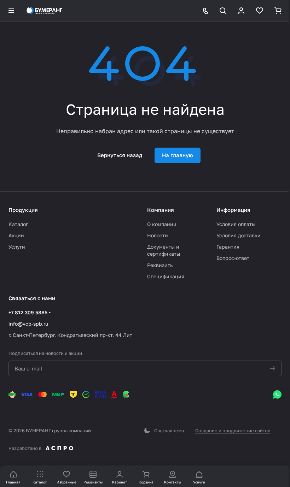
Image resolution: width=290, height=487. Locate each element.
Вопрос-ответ (232, 258)
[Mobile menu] (11, 10)
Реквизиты (160, 265)
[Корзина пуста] (278, 10)
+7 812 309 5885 (27, 312)
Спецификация (165, 276)
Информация (233, 210)
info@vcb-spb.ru (28, 324)
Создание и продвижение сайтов (232, 430)
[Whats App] (277, 394)
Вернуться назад (119, 155)
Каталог (18, 224)
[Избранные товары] (259, 10)
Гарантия (227, 247)
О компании (161, 224)
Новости (157, 235)
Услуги (16, 247)
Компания (160, 210)
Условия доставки (238, 235)
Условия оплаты (235, 224)
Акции (16, 235)
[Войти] (241, 10)
